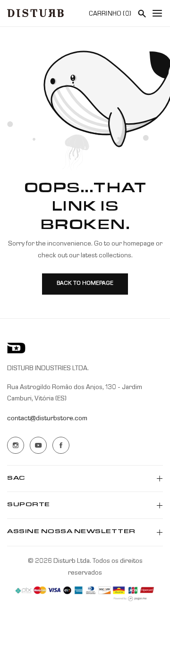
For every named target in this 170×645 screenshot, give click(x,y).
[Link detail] (15, 445)
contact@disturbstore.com (47, 419)
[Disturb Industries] (35, 13)
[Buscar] (141, 13)
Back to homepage (85, 284)
